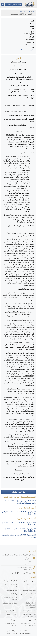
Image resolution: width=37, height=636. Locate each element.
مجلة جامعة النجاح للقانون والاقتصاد (10, 624)
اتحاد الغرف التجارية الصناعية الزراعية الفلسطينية (30, 605)
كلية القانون (32, 620)
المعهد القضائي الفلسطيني (28, 594)
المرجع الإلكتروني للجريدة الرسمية (10, 585)
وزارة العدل (14, 594)
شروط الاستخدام (12, 630)
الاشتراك (8, 4)
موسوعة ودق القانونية (11, 610)
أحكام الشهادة (19, 50)
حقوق (32, 50)
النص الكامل (17, 492)
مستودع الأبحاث (12, 620)
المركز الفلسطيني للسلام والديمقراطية (29, 615)
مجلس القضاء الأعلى (30, 581)
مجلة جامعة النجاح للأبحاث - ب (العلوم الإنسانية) (28, 624)
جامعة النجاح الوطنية (11, 614)
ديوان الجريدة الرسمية (29, 584)
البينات (27, 50)
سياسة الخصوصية (25, 630)
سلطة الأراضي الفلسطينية (9, 603)
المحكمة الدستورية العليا (10, 581)
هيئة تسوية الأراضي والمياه (28, 610)
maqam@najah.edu (16, 573)
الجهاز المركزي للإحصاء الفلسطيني (10, 598)
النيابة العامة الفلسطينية (29, 590)
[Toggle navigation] (2, 4)
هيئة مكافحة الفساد (11, 590)
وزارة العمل (32, 597)
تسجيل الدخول (17, 4)
